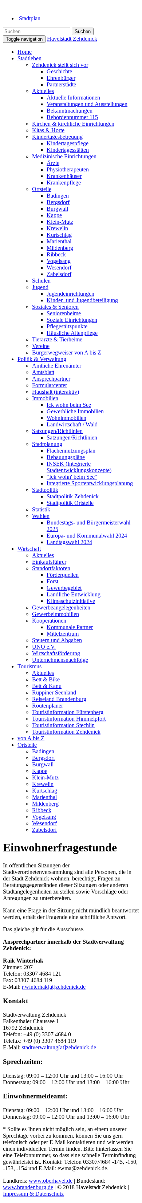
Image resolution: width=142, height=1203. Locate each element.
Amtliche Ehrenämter (56, 365)
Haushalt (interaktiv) (55, 392)
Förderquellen (63, 575)
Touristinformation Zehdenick (66, 732)
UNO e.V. (44, 647)
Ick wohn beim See (69, 405)
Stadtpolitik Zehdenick (73, 496)
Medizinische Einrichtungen (64, 156)
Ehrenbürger (61, 78)
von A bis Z (30, 738)
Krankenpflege (64, 182)
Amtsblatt (43, 372)
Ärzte (53, 163)
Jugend (40, 287)
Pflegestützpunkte (67, 326)
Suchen (83, 31)
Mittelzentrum (63, 634)
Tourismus (29, 666)
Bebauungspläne (66, 457)
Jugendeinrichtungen (70, 294)
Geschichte (59, 71)
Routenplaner (47, 705)
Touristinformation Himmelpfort (69, 719)
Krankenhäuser (64, 176)
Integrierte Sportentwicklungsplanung (90, 483)
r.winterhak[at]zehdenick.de (54, 987)
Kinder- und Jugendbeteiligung (82, 300)
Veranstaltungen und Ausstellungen (87, 104)
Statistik (41, 509)
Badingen (58, 196)
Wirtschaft (29, 549)
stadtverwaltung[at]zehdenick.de (59, 1047)
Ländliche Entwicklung (73, 594)
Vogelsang (59, 261)
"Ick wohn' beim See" (72, 477)
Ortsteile (41, 189)
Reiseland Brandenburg (59, 699)
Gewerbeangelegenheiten (61, 607)
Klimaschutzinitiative (71, 601)
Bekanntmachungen (69, 111)
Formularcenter (49, 385)
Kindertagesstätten (68, 150)
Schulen (41, 281)
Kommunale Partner (70, 627)
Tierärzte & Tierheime (57, 339)
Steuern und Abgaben (57, 640)
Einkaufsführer (49, 562)
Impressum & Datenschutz (33, 1194)
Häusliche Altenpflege (72, 333)
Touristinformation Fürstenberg (67, 712)
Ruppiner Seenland (54, 692)
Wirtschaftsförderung (56, 653)
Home (24, 52)
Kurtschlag (59, 235)
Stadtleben (29, 58)
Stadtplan (28, 18)
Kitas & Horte (48, 130)
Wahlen (41, 516)
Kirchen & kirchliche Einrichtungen (73, 124)
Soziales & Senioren (55, 307)
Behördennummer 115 (72, 117)
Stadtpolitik (45, 490)
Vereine (41, 346)
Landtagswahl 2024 (69, 542)
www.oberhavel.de (50, 1181)
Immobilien (45, 398)
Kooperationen (49, 620)
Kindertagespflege (67, 143)
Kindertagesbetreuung (57, 137)
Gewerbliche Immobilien (75, 411)
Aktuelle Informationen (73, 97)
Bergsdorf (58, 202)
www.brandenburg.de (28, 1187)
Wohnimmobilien (66, 418)
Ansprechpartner (51, 379)
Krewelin (57, 228)
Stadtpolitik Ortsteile (70, 503)
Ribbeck (56, 254)
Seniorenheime (64, 313)
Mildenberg (60, 248)
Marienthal (59, 241)
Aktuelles (43, 91)
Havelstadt (72, 39)
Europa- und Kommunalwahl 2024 (87, 535)
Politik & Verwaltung (41, 359)
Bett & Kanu (47, 686)
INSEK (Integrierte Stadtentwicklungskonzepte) (79, 467)
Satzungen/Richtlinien (57, 431)
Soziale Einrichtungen (72, 320)
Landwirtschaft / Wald (72, 424)
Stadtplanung (47, 444)
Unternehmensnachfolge (60, 660)
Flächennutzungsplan (71, 450)
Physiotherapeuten (68, 169)
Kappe (54, 215)
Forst (52, 581)
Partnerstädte (61, 84)
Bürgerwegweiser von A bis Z (66, 352)
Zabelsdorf (59, 274)
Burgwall (57, 209)
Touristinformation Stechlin (63, 725)
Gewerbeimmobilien (55, 614)
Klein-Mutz (60, 222)
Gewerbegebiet (64, 588)
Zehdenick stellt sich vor (60, 65)
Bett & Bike (46, 679)
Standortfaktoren (51, 568)
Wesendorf (59, 267)
